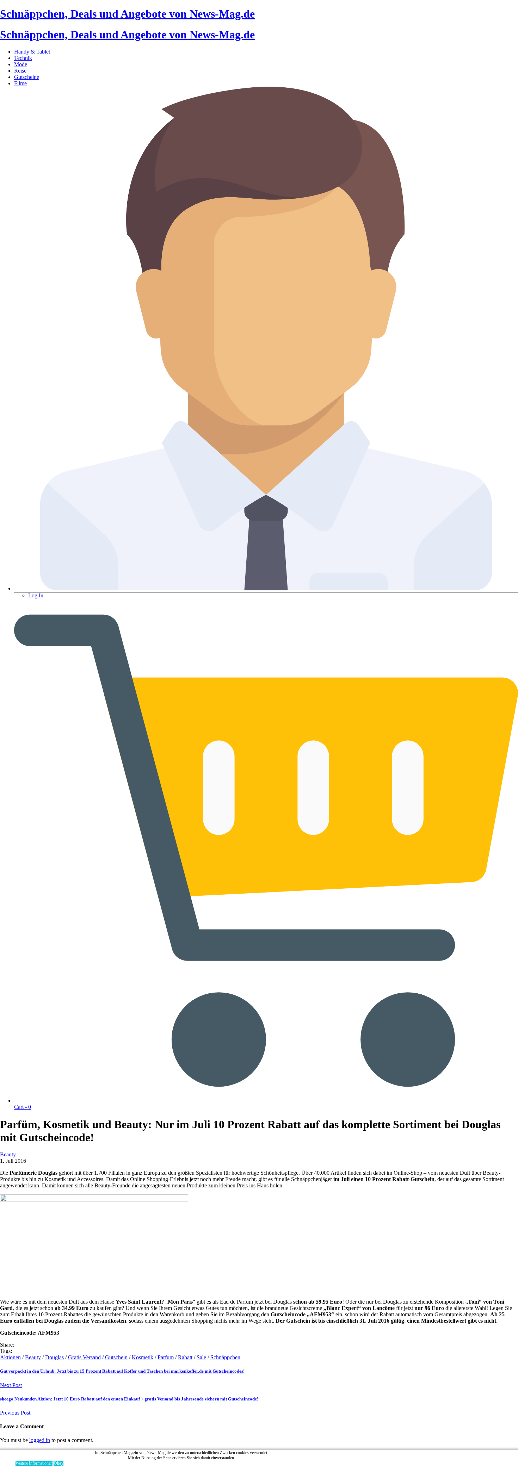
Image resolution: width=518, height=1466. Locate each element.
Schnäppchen (225, 1357)
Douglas (54, 1357)
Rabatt (185, 1357)
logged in (39, 1440)
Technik (23, 58)
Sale (201, 1357)
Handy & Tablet (32, 52)
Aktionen (10, 1357)
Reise (20, 71)
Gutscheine (26, 77)
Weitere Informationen (34, 1463)
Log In (35, 595)
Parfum (166, 1357)
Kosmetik (142, 1357)
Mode (20, 64)
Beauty (8, 1154)
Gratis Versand (84, 1357)
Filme (20, 83)
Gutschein (116, 1357)
